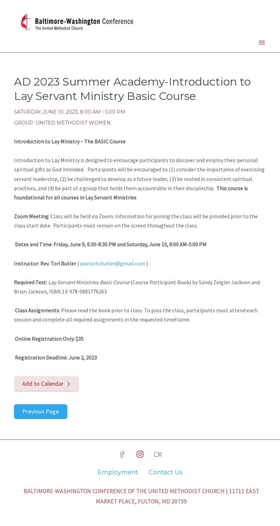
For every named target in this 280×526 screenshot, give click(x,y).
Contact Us (166, 472)
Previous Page (40, 411)
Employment (118, 472)
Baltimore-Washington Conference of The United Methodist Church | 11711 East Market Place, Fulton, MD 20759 (141, 496)
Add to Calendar (43, 383)
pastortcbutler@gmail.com (112, 263)
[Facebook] (122, 454)
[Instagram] (140, 454)
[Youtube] (157, 454)
